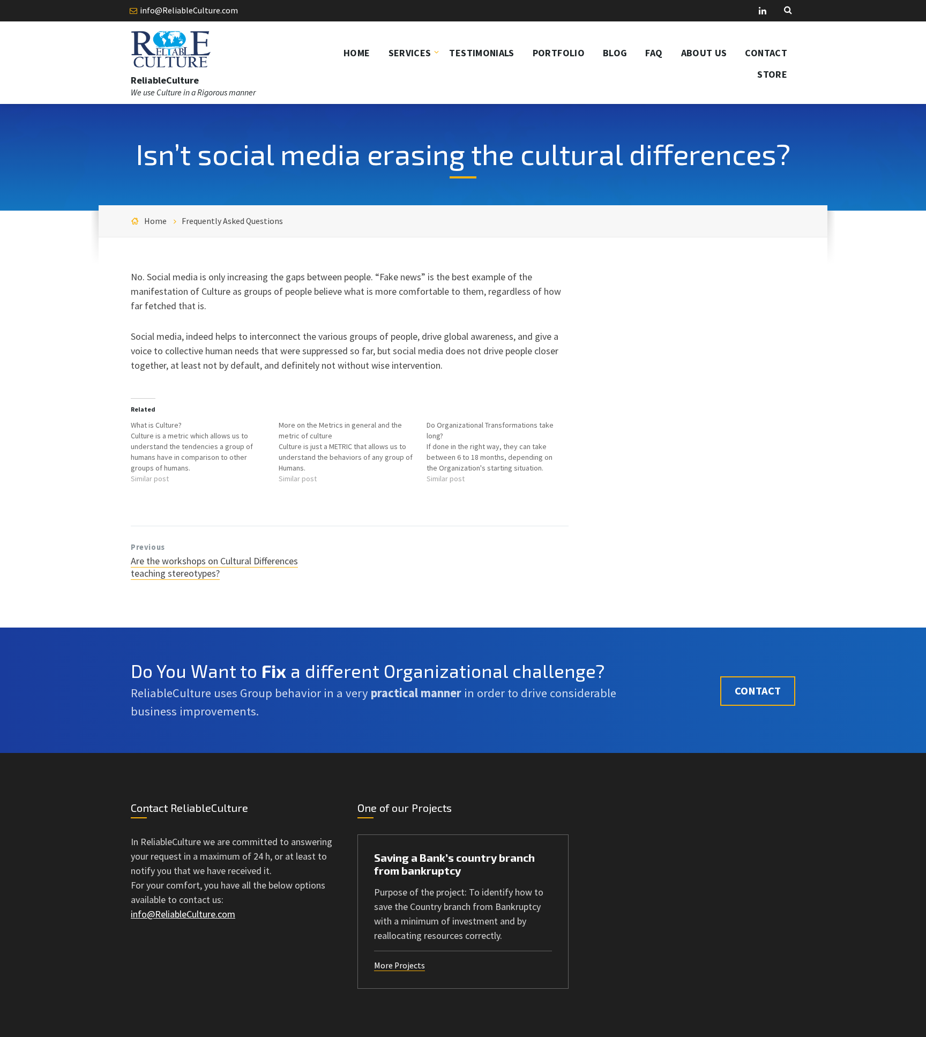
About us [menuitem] (704, 53)
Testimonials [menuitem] (481, 53)
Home (155, 221)
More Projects (399, 965)
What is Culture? (156, 425)
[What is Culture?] (205, 452)
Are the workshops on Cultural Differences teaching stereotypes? (214, 567)
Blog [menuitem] (615, 53)
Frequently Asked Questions (232, 221)
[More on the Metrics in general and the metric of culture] (353, 452)
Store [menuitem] (772, 74)
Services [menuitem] (410, 53)
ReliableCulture (165, 80)
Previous (148, 547)
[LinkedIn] (762, 11)
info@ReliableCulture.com (189, 10)
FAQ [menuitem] (653, 53)
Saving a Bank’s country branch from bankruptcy (454, 864)
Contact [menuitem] (766, 53)
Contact (758, 691)
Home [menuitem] (356, 53)
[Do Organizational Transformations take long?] (500, 452)
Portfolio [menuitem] (559, 53)
